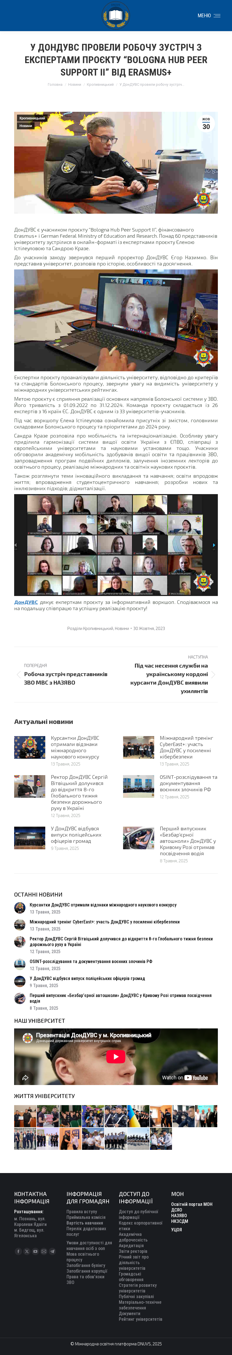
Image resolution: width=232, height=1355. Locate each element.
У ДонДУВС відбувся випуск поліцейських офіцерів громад (76, 834)
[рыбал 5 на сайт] (70, 1116)
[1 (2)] (25, 1139)
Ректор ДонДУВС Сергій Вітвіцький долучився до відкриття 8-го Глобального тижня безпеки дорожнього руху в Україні (79, 792)
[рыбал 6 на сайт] (48, 1116)
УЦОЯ (176, 1229)
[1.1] (48, 1139)
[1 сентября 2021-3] (138, 1139)
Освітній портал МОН (191, 1204)
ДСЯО (176, 1210)
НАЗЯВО (179, 1215)
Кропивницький (32, 118)
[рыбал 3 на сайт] (116, 1116)
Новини (26, 126)
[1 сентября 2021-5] (93, 1139)
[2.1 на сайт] (161, 1116)
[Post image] (29, 747)
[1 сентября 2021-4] (116, 1139)
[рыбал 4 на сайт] (25, 1116)
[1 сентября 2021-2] (161, 1139)
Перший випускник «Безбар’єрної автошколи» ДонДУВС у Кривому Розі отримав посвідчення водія (188, 840)
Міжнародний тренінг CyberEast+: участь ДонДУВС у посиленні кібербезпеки (186, 747)
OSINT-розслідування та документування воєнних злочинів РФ (188, 783)
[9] (70, 1139)
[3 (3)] (206, 1116)
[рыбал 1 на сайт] (93, 1116)
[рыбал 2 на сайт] (138, 1116)
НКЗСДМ (179, 1221)
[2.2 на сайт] (184, 1116)
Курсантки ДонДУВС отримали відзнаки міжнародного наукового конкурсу (75, 747)
